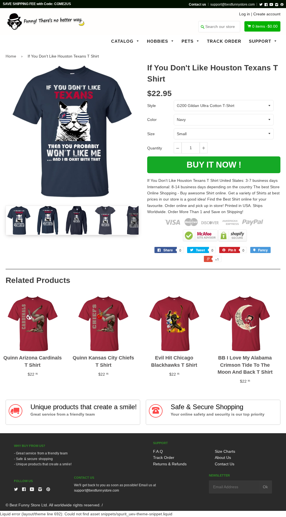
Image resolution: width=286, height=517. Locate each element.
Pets (188, 41)
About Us (223, 457)
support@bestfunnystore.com (232, 4)
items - (265, 26)
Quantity (154, 148)
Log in (244, 14)
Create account (266, 14)
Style (151, 105)
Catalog (123, 41)
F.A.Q (158, 451)
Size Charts (225, 451)
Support (261, 41)
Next (134, 220)
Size (151, 134)
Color (152, 119)
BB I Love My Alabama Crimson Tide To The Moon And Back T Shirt (245, 365)
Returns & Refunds (170, 464)
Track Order (224, 41)
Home (11, 56)
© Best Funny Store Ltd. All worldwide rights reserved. (53, 505)
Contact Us (224, 464)
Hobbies (158, 41)
